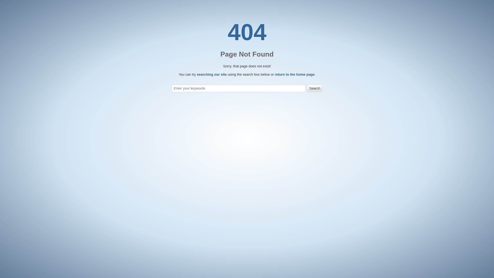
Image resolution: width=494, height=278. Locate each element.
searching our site (212, 74)
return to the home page (295, 74)
